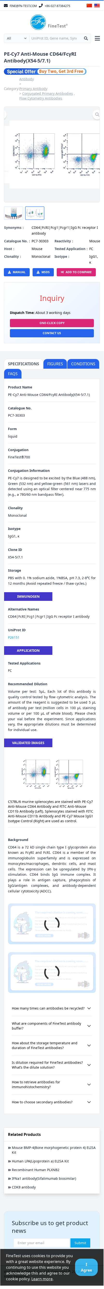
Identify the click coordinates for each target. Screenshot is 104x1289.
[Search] (86, 38)
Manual (19, 272)
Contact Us (52, 333)
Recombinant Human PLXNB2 (35, 1169)
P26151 (14, 637)
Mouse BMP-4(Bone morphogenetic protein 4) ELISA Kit (54, 1150)
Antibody (26, 79)
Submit (80, 1243)
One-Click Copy (52, 323)
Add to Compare (79, 272)
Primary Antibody (33, 88)
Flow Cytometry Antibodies (40, 98)
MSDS (46, 272)
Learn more (42, 1279)
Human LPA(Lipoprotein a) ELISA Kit (40, 1161)
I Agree (86, 1267)
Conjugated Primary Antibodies (47, 93)
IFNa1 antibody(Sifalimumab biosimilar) (44, 1178)
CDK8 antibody (24, 1187)
